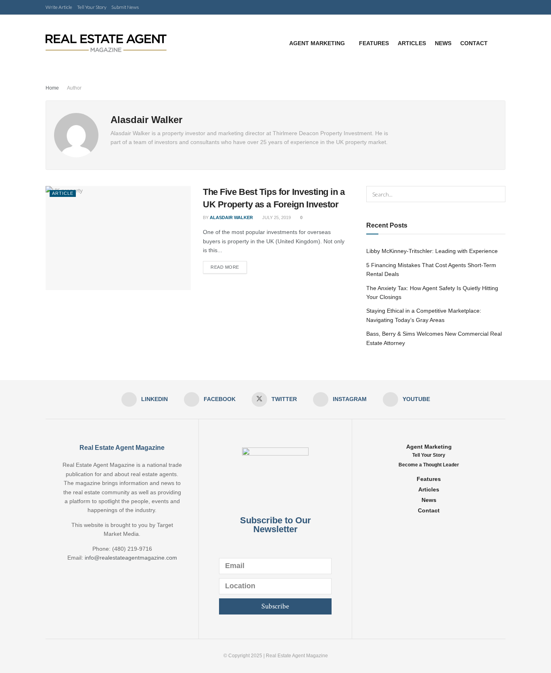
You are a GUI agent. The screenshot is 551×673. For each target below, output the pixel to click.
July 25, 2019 (276, 217)
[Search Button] (497, 194)
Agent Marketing (317, 43)
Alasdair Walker (231, 217)
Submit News (125, 7)
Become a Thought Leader (429, 465)
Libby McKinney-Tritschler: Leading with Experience (432, 251)
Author (74, 88)
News (443, 43)
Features (374, 43)
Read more (225, 267)
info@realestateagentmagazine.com (131, 557)
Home (52, 88)
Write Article (59, 7)
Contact (474, 43)
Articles (412, 43)
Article (62, 193)
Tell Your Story (91, 7)
